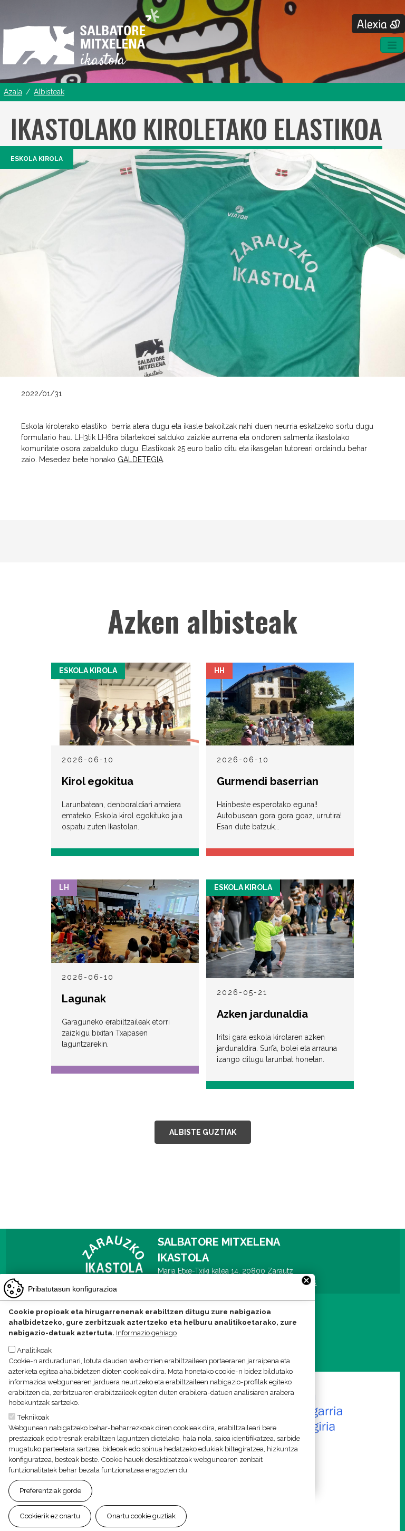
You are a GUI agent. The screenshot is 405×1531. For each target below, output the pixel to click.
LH (64, 887)
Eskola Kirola (37, 158)
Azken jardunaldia (262, 1014)
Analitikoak (34, 1350)
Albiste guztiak (202, 1132)
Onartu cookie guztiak (141, 1515)
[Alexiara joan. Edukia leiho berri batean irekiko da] (378, 23)
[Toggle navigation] (391, 45)
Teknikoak (33, 1417)
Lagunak (84, 998)
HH (219, 670)
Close (306, 1280)
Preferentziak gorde (50, 1490)
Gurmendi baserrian (268, 781)
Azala (13, 92)
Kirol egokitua (97, 781)
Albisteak (49, 92)
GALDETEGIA (140, 459)
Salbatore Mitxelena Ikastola (81, 38)
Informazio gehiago (146, 1332)
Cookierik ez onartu (50, 1515)
